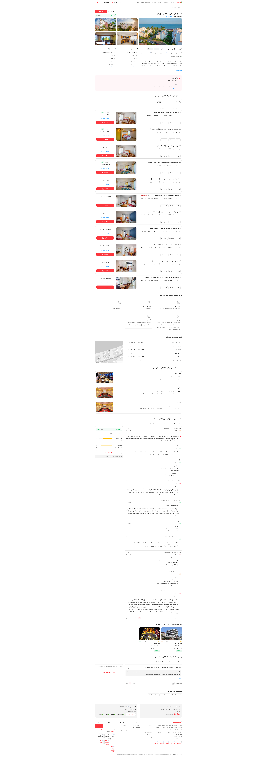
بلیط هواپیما (150, 728)
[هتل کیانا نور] (149, 633)
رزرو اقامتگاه (166, 2)
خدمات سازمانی (124, 728)
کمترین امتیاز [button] (146, 423)
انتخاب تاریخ (105, 122)
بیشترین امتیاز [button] (152, 423)
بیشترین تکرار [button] (158, 661)
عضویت (99, 726)
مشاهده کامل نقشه (99, 337)
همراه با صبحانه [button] (155, 108)
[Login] (97, 2)
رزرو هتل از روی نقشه (148, 732)
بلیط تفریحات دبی (136, 727)
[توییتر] (156, 742)
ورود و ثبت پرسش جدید (109, 672)
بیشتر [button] (137, 2)
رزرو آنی (178, 123)
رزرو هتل (172, 2)
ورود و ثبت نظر (109, 452)
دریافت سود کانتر (124, 730)
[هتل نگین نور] (171, 633)
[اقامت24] (177, 722)
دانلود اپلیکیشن (130, 714)
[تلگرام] (162, 742)
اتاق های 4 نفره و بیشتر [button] (164, 108)
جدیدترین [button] (165, 423)
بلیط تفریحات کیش (136, 725)
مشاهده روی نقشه (169, 16)
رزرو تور (159, 2)
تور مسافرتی (150, 730)
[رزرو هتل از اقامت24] (179, 2)
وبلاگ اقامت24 (149, 734)
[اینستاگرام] (179, 742)
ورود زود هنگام (164, 123)
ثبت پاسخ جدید (177, 679)
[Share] (114, 11)
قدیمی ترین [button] (159, 423)
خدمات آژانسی (124, 725)
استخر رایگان (171, 123)
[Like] (110, 11)
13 (130, 618)
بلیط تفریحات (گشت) (145, 2)
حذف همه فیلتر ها (101, 108)
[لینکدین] (173, 742)
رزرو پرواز (154, 2)
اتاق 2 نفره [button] (172, 108)
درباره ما (150, 737)
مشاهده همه (132, 67)
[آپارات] (167, 742)
